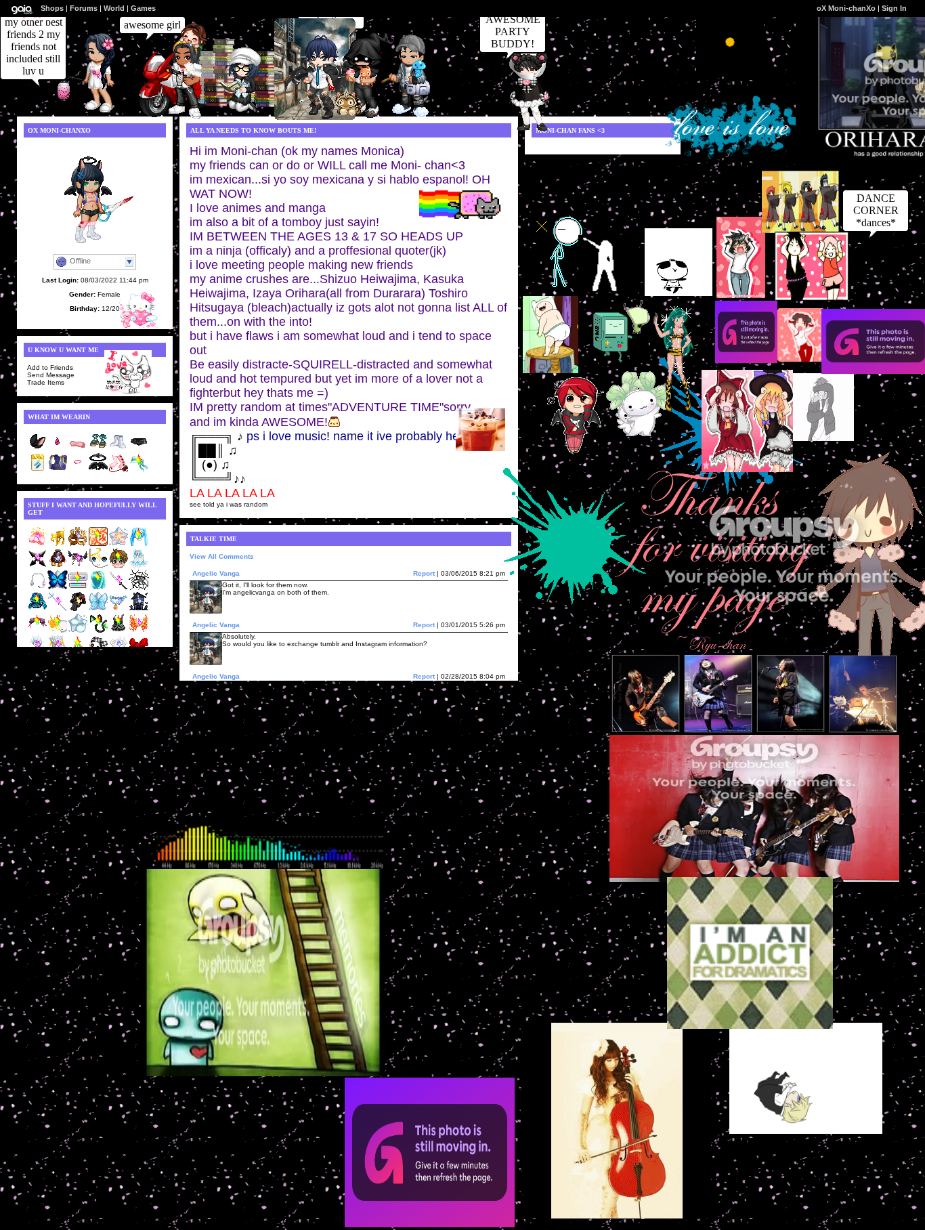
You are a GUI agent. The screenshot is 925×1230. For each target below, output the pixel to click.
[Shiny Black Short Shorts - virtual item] (139, 448)
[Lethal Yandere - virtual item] (139, 470)
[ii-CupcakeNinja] (358, 117)
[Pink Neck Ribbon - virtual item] (78, 470)
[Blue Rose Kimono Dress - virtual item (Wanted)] (37, 609)
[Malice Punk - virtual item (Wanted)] (78, 609)
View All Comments (222, 556)
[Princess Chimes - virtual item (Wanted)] (139, 566)
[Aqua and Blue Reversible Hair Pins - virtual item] (37, 470)
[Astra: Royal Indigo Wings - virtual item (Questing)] (57, 587)
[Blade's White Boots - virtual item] (118, 448)
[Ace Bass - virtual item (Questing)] (98, 587)
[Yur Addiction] (92, 111)
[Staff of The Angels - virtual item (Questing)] (57, 609)
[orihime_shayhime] (238, 113)
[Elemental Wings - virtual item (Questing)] (139, 631)
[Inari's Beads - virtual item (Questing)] (118, 609)
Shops (52, 8)
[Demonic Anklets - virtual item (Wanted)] (78, 566)
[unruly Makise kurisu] (178, 116)
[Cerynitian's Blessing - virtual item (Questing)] (57, 544)
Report (424, 573)
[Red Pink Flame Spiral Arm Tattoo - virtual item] (57, 448)
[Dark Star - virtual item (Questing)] (37, 566)
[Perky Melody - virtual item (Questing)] (139, 544)
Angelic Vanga (216, 573)
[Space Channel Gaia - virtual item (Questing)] (37, 587)
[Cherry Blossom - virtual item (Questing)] (37, 544)
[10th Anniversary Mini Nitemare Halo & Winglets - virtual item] (98, 470)
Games (143, 8)
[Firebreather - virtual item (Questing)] (57, 631)
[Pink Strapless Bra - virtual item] (78, 448)
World (114, 8)
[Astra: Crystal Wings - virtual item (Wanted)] (98, 609)
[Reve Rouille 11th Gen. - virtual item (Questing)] (57, 566)
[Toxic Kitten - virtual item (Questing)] (98, 631)
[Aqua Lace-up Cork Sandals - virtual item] (98, 448)
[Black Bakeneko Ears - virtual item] (37, 448)
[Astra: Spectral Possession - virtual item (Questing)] (78, 631)
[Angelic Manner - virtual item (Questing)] (98, 566)
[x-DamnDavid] (404, 115)
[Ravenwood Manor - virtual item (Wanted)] (139, 609)
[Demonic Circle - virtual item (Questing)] (98, 544)
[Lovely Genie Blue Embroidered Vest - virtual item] (57, 470)
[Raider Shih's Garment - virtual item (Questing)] (118, 631)
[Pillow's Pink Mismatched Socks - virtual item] (118, 470)
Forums (84, 8)
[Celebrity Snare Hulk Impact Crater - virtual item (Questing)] (139, 587)
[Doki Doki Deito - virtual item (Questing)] (78, 587)
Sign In (894, 8)
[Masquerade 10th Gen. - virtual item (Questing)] (78, 544)
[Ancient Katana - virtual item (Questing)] (118, 587)
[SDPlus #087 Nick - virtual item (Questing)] (118, 566)
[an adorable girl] (522, 127)
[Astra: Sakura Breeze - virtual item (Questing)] (118, 544)
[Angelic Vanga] (315, 116)
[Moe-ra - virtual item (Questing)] (37, 631)
